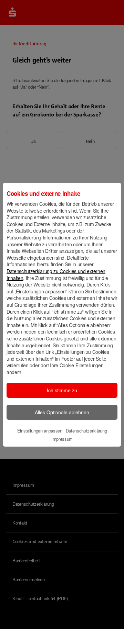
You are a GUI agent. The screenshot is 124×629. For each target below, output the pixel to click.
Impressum (62, 439)
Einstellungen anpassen (39, 430)
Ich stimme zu (62, 390)
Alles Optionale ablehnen (62, 412)
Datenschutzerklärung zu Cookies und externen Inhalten (56, 274)
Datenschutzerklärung (86, 430)
